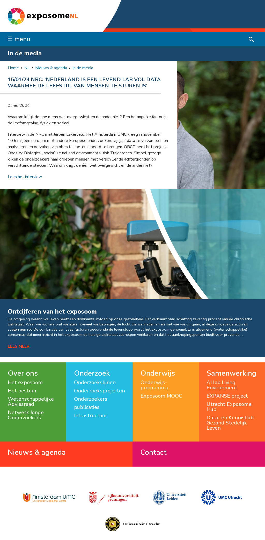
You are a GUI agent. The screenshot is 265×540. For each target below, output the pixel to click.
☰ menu (18, 39)
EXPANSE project (227, 396)
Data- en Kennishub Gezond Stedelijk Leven (230, 423)
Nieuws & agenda (51, 68)
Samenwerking (231, 373)
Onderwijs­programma (154, 385)
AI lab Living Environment (222, 385)
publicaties (87, 407)
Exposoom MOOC (161, 396)
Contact (153, 452)
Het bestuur (22, 390)
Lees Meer (19, 346)
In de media (82, 68)
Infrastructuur (90, 415)
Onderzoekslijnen (95, 382)
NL (27, 68)
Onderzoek (92, 373)
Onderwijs (158, 373)
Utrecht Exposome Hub (229, 407)
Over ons (23, 373)
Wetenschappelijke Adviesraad (31, 402)
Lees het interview (25, 177)
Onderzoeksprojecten (99, 390)
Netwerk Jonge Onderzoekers (26, 415)
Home (13, 68)
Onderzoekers (90, 399)
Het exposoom (25, 382)
